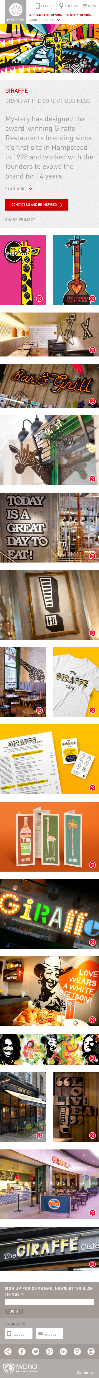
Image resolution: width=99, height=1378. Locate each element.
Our (85, 1372)
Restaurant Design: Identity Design (60, 15)
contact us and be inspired (34, 205)
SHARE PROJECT (20, 219)
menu (93, 6)
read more (16, 189)
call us (48, 6)
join (14, 1311)
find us (71, 6)
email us (50, 1334)
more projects (42, 20)
